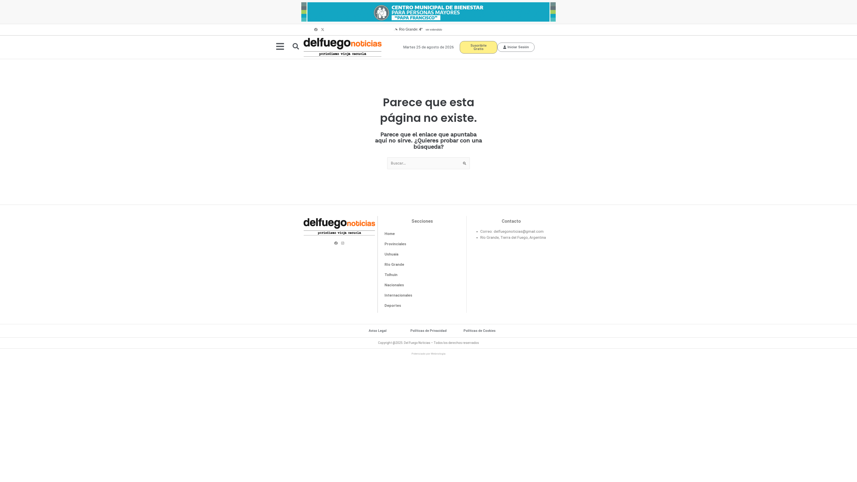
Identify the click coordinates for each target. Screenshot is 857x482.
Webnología (438, 353)
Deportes (393, 305)
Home (390, 233)
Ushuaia (391, 254)
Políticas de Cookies (479, 331)
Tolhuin (391, 274)
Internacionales (398, 295)
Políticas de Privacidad (428, 331)
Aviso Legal (378, 331)
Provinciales (395, 244)
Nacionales (394, 285)
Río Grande (394, 264)
